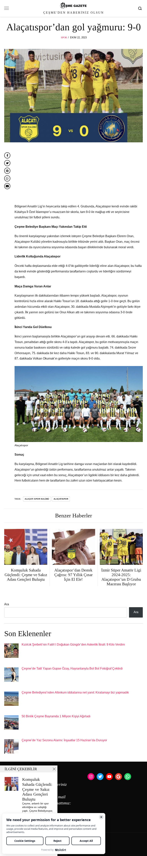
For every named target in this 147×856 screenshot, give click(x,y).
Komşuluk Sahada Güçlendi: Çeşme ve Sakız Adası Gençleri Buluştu (37, 789)
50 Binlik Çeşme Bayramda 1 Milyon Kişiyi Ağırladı (56, 716)
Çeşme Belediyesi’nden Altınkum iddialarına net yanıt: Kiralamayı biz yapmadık (75, 692)
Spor (64, 37)
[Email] (7, 186)
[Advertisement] (79, 175)
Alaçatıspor (61, 499)
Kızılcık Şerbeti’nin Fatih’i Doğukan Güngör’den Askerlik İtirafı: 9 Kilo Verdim (73, 644)
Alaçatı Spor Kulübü (37, 499)
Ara (6, 604)
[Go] (140, 8)
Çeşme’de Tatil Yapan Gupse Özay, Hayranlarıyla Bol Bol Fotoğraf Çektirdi (72, 668)
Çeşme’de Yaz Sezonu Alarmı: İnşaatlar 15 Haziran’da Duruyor (64, 740)
